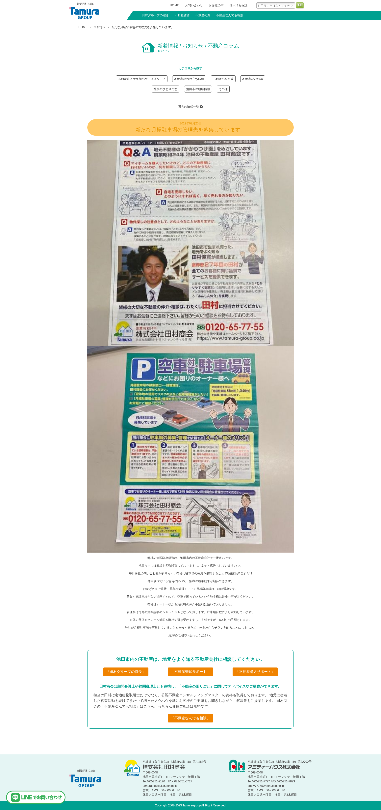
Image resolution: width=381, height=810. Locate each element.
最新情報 (99, 27)
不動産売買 (202, 15)
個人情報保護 (238, 5)
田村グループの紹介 (155, 15)
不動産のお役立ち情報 (189, 79)
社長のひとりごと (165, 89)
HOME (174, 5)
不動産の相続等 (252, 79)
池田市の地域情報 (198, 89)
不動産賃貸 (182, 15)
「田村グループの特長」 (125, 672)
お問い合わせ (194, 5)
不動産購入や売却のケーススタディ (141, 79)
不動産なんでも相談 (229, 15)
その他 (223, 89)
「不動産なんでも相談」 (190, 718)
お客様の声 (216, 5)
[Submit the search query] (300, 5)
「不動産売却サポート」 (190, 672)
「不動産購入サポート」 (255, 672)
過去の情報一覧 (189, 106)
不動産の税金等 (223, 79)
